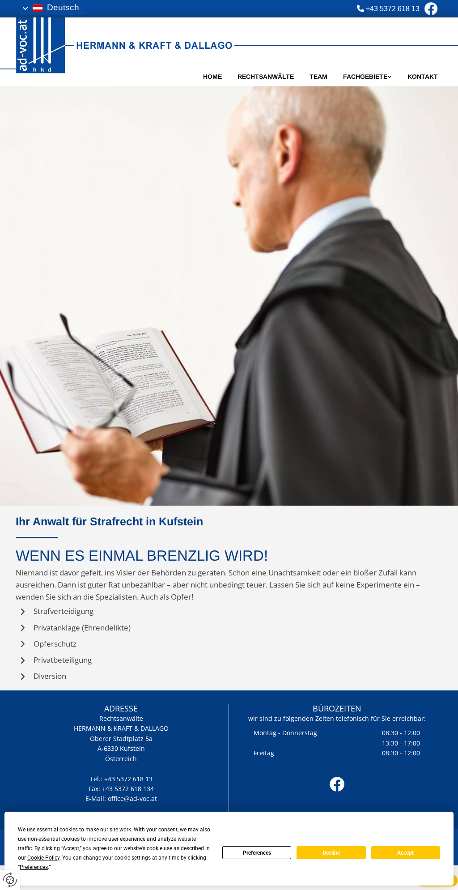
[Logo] (173, 42)
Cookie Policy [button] (43, 858)
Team (318, 76)
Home (212, 76)
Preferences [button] (34, 867)
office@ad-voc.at (132, 798)
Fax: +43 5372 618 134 (121, 788)
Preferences (257, 853)
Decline (331, 853)
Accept (405, 853)
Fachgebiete (365, 76)
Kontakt (422, 76)
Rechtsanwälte (265, 76)
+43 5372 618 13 (393, 9)
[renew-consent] (10, 880)
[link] (359, 76)
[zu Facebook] (337, 784)
